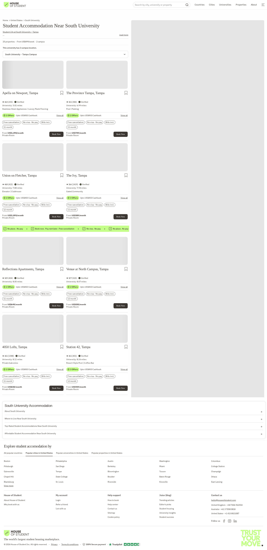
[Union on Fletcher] (32, 153)
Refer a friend (62, 504)
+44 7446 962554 (234, 505)
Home (5, 20)
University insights (167, 513)
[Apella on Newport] (32, 70)
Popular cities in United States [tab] (39, 453)
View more (8, 486)
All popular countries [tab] (13, 453)
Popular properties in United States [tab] (107, 453)
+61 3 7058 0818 (228, 509)
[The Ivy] (97, 153)
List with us (61, 508)
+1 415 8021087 (232, 513)
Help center (113, 504)
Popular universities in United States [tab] (72, 453)
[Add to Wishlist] (61, 93)
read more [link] (123, 35)
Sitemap (111, 513)
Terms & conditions (69, 544)
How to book (113, 500)
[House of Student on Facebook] (224, 521)
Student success (166, 517)
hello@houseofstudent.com (223, 500)
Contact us (112, 508)
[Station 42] (97, 324)
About (254, 4)
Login (58, 500)
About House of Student (14, 500)
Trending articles (166, 500)
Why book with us (11, 504)
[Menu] (263, 4)
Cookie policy (114, 517)
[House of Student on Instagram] (229, 521)
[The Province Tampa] (97, 70)
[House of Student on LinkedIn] (235, 521)
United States (17, 20)
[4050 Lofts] (32, 324)
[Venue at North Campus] (97, 246)
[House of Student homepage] (14, 4)
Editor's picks (165, 504)
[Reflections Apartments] (32, 246)
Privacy (54, 544)
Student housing (166, 508)
